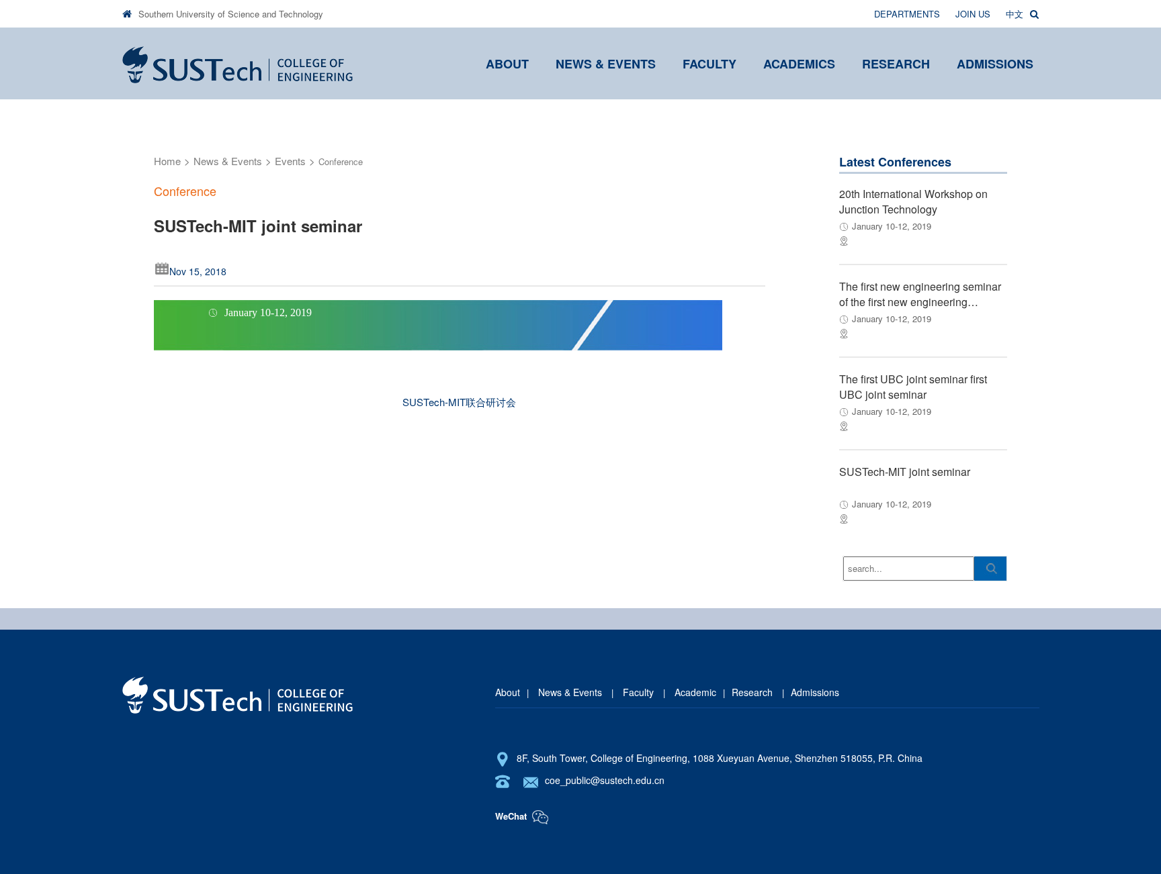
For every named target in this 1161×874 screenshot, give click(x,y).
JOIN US (972, 13)
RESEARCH (896, 63)
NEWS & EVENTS (606, 63)
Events (290, 161)
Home (167, 161)
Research (753, 692)
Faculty (638, 692)
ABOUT (507, 63)
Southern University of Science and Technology (230, 13)
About (507, 692)
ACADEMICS (799, 63)
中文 (1014, 13)
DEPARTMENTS (907, 13)
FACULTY (709, 63)
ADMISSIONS (995, 63)
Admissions (815, 692)
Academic (694, 692)
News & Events (228, 161)
